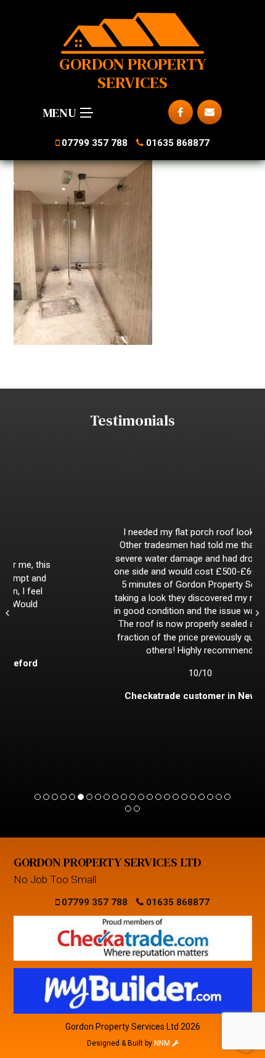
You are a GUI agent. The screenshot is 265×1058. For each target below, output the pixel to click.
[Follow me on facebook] (180, 112)
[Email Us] (209, 112)
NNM (163, 1043)
